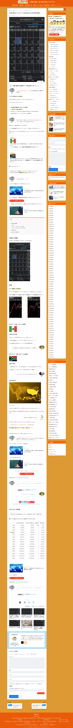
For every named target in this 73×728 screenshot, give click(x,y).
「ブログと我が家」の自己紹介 (53, 177)
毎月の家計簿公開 (53, 58)
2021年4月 (51, 348)
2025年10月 (51, 228)
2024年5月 (51, 266)
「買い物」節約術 (53, 62)
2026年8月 (51, 206)
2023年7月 (51, 288)
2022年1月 (51, 328)
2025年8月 (51, 233)
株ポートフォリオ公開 (54, 93)
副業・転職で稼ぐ (53, 74)
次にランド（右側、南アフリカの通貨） (19, 228)
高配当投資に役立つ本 (54, 97)
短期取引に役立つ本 (53, 109)
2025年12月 (51, 224)
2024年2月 (51, 273)
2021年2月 (51, 352)
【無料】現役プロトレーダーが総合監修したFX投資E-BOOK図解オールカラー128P (26, 504)
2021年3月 (51, 350)
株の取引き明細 (53, 103)
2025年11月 (51, 226)
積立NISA (51, 81)
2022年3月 (51, 323)
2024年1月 (51, 275)
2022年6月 (51, 317)
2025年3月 (51, 244)
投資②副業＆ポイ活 (28, 5)
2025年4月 (51, 242)
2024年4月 (51, 268)
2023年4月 (51, 295)
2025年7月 (51, 235)
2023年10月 (51, 281)
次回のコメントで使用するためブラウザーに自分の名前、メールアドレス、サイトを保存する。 (26, 683)
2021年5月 (51, 346)
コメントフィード (52, 451)
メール (11, 674)
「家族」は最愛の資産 (54, 46)
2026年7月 (51, 208)
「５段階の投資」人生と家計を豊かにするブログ (41, 2)
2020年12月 (51, 357)
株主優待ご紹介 (53, 95)
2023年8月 (51, 286)
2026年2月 (51, 219)
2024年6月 (51, 264)
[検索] (65, 9)
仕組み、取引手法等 (53, 91)
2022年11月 (51, 306)
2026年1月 (51, 222)
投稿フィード (51, 449)
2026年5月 (51, 213)
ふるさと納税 (52, 66)
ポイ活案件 (52, 73)
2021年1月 (51, 354)
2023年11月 (51, 279)
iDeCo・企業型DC (53, 83)
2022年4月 (51, 321)
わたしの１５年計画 (14, 232)
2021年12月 (51, 330)
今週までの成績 (14, 223)
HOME (37, 714)
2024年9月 (51, 257)
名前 (10, 670)
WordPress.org (52, 454)
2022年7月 (51, 315)
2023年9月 (51, 284)
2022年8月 (51, 312)
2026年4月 (51, 215)
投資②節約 (21, 5)
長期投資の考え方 (53, 79)
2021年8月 (51, 339)
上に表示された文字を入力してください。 (17, 688)
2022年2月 (51, 326)
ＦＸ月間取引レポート (34, 606)
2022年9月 (51, 310)
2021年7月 (51, 341)
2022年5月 (51, 319)
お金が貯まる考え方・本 (54, 48)
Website (25, 644)
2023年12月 (51, 277)
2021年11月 (51, 332)
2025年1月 (51, 248)
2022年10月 (51, 308)
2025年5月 (51, 239)
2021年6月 (51, 343)
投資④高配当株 (47, 5)
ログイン (50, 447)
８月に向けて (13, 230)
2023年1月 (51, 301)
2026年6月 (51, 211)
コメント (11, 656)
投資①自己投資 (15, 5)
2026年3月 (51, 217)
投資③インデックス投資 (38, 5)
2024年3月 (51, 270)
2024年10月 (51, 255)
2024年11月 (51, 253)
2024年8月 (51, 259)
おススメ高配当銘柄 (53, 89)
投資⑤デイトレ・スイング (56, 5)
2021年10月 (51, 334)
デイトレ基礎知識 (53, 101)
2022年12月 (51, 303)
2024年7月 (51, 261)
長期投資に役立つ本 (53, 85)
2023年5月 (51, 292)
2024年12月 (51, 250)
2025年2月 (51, 246)
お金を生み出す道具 (53, 52)
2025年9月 (51, 230)
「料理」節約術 (53, 64)
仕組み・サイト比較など (54, 70)
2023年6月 (51, 290)
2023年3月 (51, 297)
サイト (10, 679)
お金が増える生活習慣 (54, 50)
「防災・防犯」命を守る (54, 54)
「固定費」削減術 (53, 60)
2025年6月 (51, 237)
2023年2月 (51, 299)
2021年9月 (51, 337)
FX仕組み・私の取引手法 (54, 107)
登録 (50, 445)
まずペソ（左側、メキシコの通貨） (18, 226)
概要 (13, 225)
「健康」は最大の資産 (54, 44)
